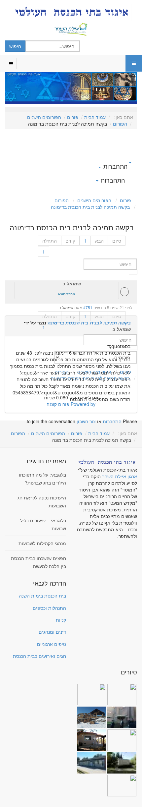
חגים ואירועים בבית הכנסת (39, 656)
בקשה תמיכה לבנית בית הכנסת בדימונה (89, 322)
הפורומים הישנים (44, 117)
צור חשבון (86, 421)
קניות (61, 619)
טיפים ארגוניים (51, 644)
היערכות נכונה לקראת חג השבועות (42, 501)
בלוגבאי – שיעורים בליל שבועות (43, 524)
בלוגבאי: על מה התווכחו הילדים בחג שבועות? (42, 478)
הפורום (120, 123)
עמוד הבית (95, 117)
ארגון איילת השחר (119, 476)
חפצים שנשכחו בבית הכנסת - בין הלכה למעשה (37, 562)
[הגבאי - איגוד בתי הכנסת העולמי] (71, 12)
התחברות (112, 421)
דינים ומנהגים (52, 631)
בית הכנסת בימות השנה (42, 595)
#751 (87, 307)
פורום (72, 117)
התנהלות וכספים (49, 608)
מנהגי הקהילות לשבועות (42, 543)
